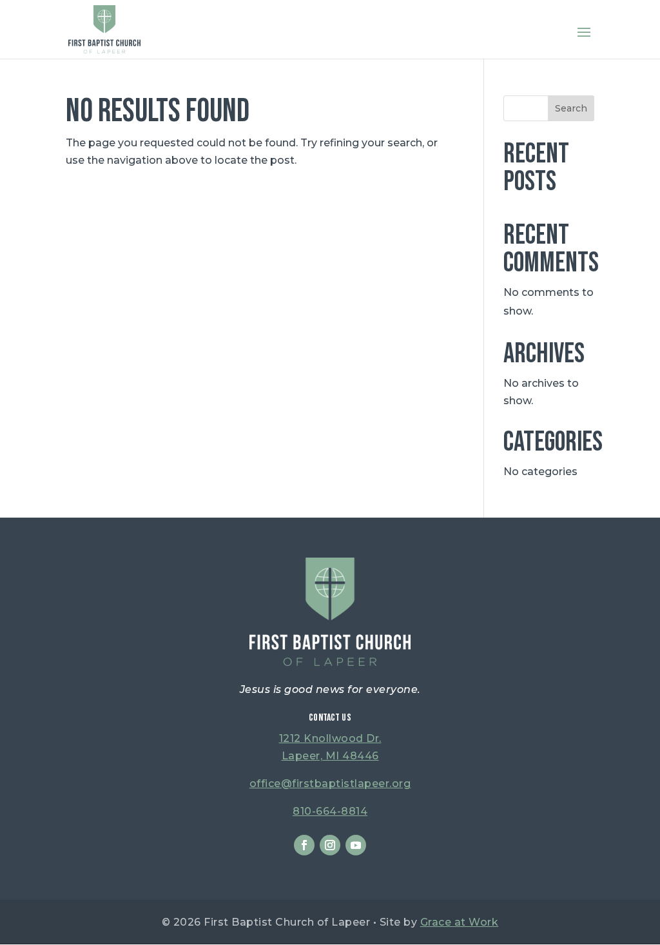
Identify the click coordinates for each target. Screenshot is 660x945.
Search (571, 108)
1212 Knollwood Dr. (330, 738)
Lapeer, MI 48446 (330, 756)
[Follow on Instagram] (330, 845)
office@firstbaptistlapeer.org (330, 783)
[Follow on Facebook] (304, 845)
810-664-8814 (330, 811)
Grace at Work (459, 922)
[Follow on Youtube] (355, 845)
